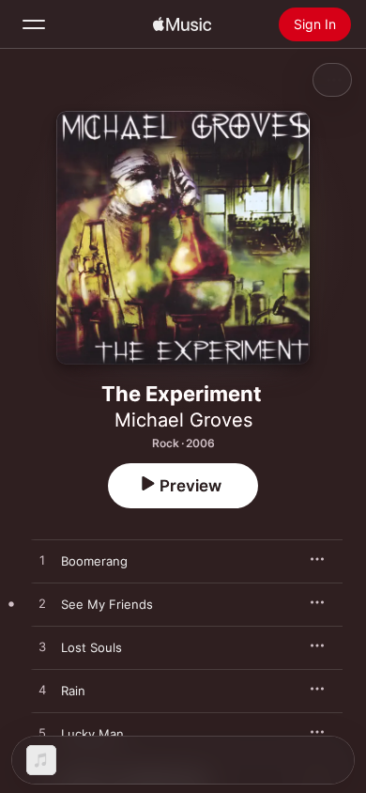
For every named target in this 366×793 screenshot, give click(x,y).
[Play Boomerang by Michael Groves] (42, 560)
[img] (182, 24)
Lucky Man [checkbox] (92, 733)
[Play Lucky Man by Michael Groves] (42, 733)
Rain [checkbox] (73, 690)
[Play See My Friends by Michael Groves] (42, 604)
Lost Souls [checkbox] (91, 647)
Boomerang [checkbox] (94, 560)
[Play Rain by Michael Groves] (42, 690)
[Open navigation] (33, 24)
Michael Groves (183, 420)
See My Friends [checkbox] (107, 604)
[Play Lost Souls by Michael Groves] (42, 647)
